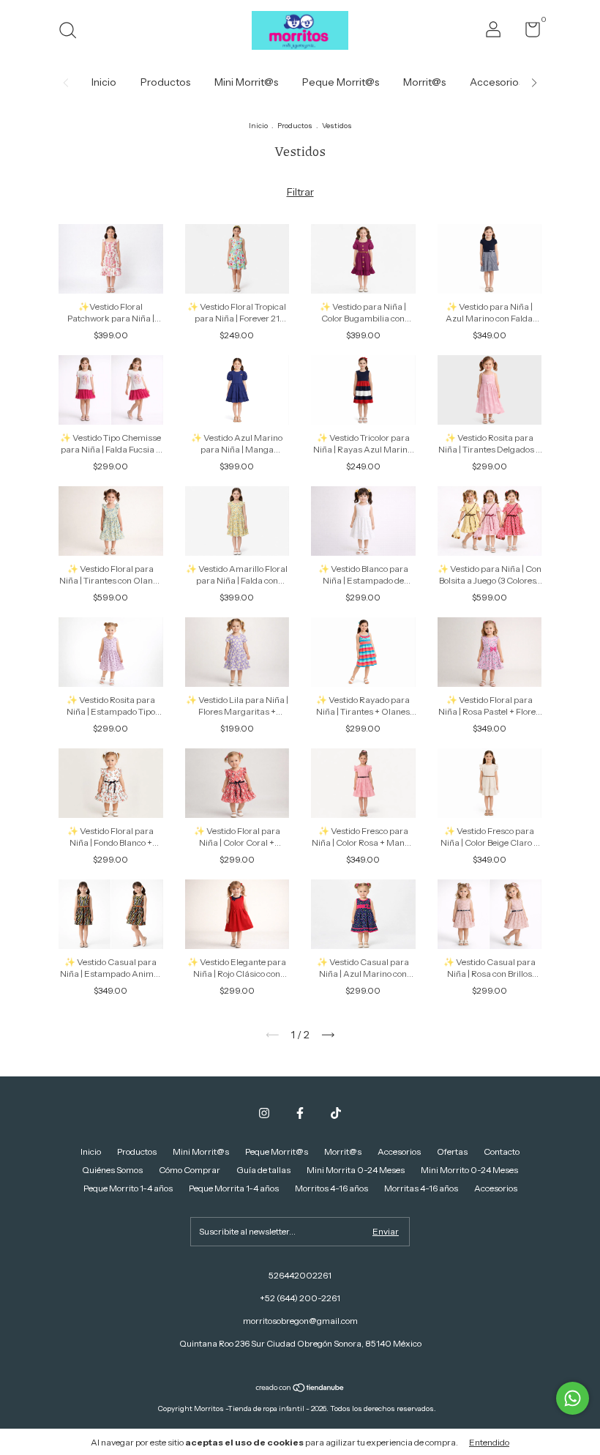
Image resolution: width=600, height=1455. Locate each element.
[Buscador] (73, 32)
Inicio (103, 82)
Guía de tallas (263, 1169)
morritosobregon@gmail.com (300, 1320)
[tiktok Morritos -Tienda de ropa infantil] (336, 1113)
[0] (527, 32)
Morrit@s (424, 82)
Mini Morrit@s (246, 82)
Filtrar (300, 191)
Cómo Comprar (189, 1169)
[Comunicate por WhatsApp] (572, 1398)
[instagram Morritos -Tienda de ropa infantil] (264, 1113)
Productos (165, 82)
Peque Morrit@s (340, 82)
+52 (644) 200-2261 (300, 1297)
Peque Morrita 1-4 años (234, 1188)
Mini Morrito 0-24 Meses (469, 1169)
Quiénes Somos (112, 1169)
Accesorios (496, 82)
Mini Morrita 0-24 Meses (356, 1169)
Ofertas (452, 1151)
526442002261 (300, 1275)
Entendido (489, 1442)
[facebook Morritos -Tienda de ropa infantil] (300, 1113)
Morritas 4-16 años (421, 1188)
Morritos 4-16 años (331, 1188)
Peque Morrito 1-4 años (128, 1188)
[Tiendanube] (300, 1388)
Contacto (502, 1151)
